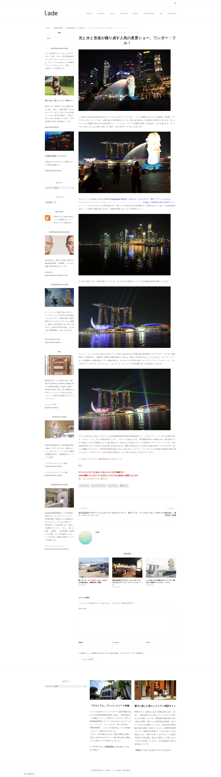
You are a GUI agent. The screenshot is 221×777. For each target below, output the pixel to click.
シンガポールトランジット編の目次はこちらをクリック (100, 459)
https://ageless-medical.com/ (56, 275)
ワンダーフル (112, 486)
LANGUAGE (172, 13)
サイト (148, 642)
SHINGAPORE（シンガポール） (76, 28)
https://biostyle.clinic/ (53, 466)
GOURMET (101, 13)
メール (115, 642)
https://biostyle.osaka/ (53, 475)
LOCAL (112, 13)
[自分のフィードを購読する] (47, 220)
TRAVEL (89, 13)
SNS (161, 13)
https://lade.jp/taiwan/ (53, 171)
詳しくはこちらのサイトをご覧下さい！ (94, 479)
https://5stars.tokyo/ (53, 342)
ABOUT (135, 13)
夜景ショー (124, 486)
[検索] (71, 37)
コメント (82, 609)
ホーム (48, 28)
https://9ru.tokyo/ (51, 408)
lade (97, 532)
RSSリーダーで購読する (62, 223)
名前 (81, 642)
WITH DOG (124, 13)
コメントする (133, 32)
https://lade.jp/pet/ (52, 127)
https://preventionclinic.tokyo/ (57, 549)
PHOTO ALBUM (149, 13)
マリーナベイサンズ (98, 486)
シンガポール (84, 486)
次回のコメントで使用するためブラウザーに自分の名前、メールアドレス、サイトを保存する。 (113, 653)
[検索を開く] (175, 3)
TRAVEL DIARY (58, 28)
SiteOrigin (126, 770)
